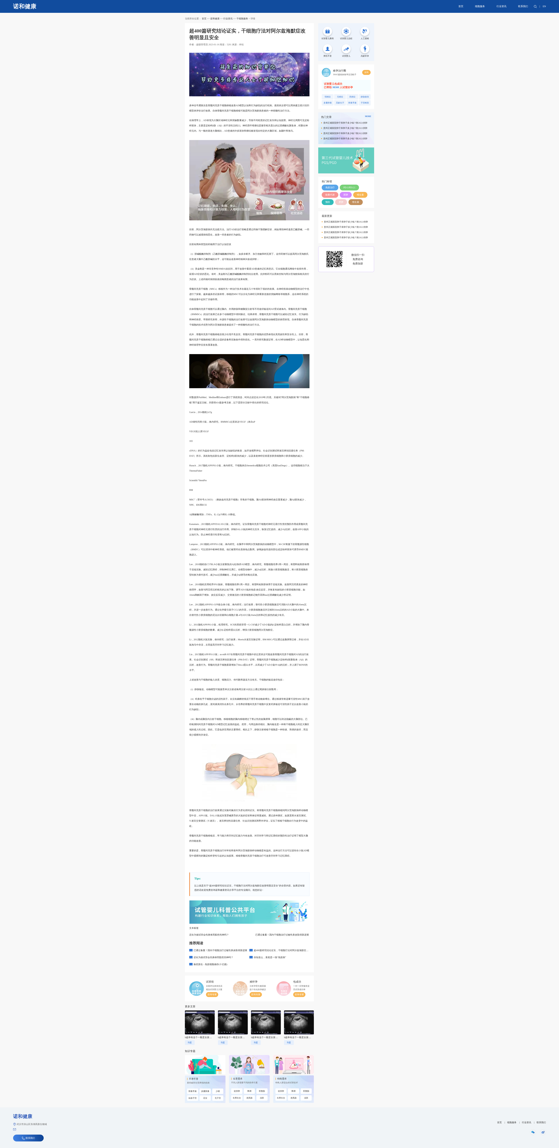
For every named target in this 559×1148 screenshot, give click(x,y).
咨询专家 (212, 994)
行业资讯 (501, 6)
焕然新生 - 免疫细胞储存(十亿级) (210, 964)
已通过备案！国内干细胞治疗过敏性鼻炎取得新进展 (282, 934)
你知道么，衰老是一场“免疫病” (270, 957)
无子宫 (218, 1098)
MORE (368, 116)
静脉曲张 (365, 97)
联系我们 (523, 6)
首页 (460, 6)
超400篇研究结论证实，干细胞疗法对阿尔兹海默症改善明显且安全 (281, 951)
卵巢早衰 (193, 1091)
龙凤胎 (249, 1098)
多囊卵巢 (205, 1091)
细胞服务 (480, 6)
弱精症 (328, 97)
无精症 (340, 97)
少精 (218, 1091)
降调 (249, 1091)
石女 (205, 1098)
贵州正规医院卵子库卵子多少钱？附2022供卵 (345, 123)
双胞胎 (262, 1091)
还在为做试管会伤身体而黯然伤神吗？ (209, 934)
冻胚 (262, 1098)
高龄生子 (340, 103)
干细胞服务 (242, 18)
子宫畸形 (365, 103)
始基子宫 (193, 1098)
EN (544, 6)
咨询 (366, 72)
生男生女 (237, 1098)
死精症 (352, 97)
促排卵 (237, 1091)
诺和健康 (215, 18)
